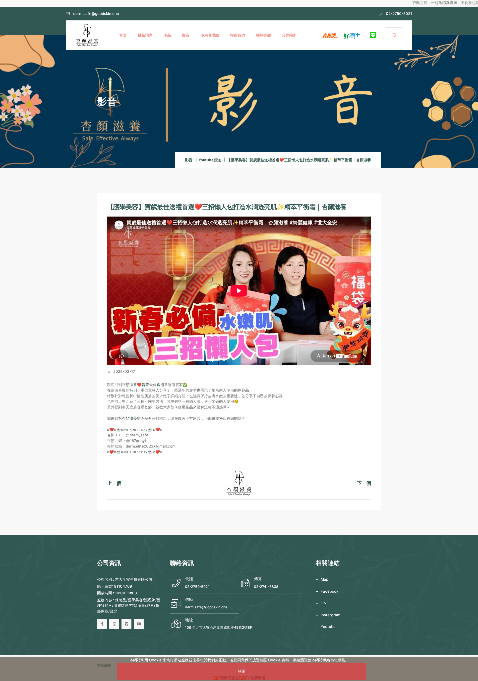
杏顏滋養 (129, 384)
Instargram (330, 615)
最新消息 (145, 35)
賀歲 (145, 384)
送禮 (160, 384)
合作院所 (289, 35)
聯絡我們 (237, 35)
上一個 (114, 483)
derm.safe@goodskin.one (206, 607)
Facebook (329, 591)
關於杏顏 (263, 35)
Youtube (328, 626)
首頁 (123, 35)
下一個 (364, 483)
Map (324, 579)
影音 (185, 35)
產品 (167, 35)
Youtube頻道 (209, 160)
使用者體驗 (209, 35)
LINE (325, 603)
